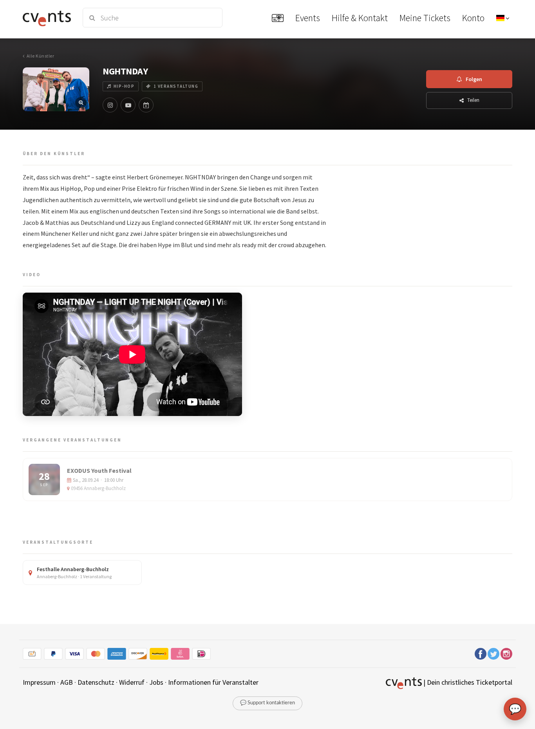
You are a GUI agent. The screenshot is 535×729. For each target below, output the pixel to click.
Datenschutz (96, 682)
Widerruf (132, 682)
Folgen (474, 79)
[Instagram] (110, 105)
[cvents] (48, 17)
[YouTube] (128, 105)
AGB (66, 682)
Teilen (473, 100)
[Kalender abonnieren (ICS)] (146, 105)
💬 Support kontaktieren (267, 702)
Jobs (156, 682)
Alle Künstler (40, 56)
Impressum (39, 682)
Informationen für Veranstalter (213, 682)
